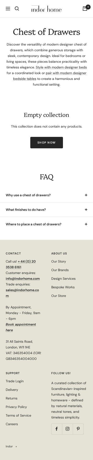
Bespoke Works (63, 287)
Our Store (58, 296)
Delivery (12, 390)
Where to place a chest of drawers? (33, 224)
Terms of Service (18, 415)
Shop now (46, 143)
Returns (11, 398)
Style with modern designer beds (61, 67)
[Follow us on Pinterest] (78, 429)
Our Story (58, 261)
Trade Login (15, 381)
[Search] (17, 8)
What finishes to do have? (26, 209)
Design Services (63, 278)
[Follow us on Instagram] (67, 429)
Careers (12, 424)
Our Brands (60, 270)
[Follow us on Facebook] (56, 429)
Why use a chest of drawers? (28, 195)
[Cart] (85, 8)
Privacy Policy (16, 407)
